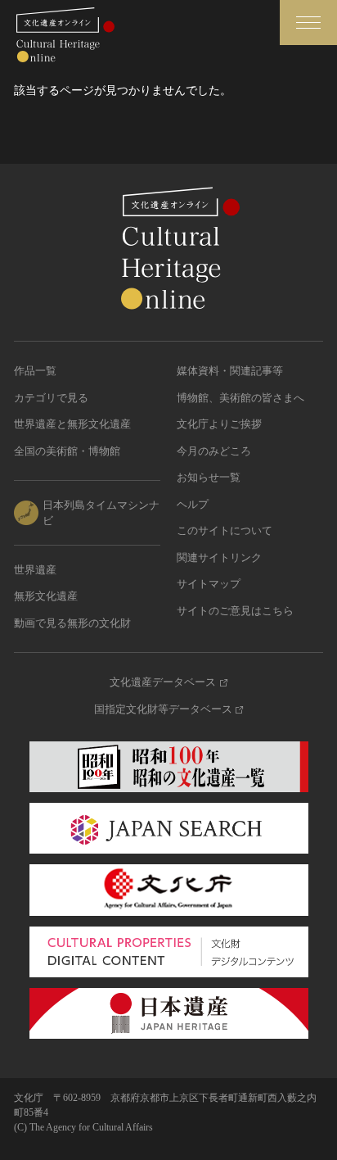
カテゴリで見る (51, 398)
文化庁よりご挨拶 (219, 424)
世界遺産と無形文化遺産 (72, 424)
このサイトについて (224, 530)
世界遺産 (35, 570)
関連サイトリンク (219, 557)
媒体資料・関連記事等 (230, 371)
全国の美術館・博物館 (67, 451)
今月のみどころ (214, 451)
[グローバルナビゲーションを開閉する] (308, 22)
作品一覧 (35, 371)
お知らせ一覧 (208, 477)
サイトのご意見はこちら (235, 611)
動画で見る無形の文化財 (72, 623)
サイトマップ (208, 584)
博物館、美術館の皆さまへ (240, 398)
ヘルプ (193, 504)
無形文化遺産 (46, 596)
